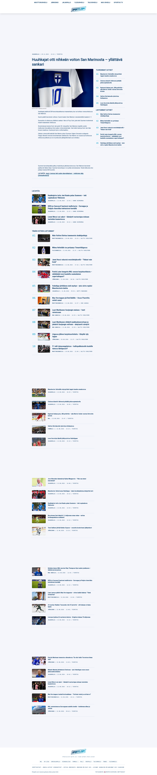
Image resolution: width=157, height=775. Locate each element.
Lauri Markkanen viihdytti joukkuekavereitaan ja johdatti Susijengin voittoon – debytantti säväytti (70, 323)
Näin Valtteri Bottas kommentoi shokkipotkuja (69, 235)
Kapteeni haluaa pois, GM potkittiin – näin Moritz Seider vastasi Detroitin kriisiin (70, 415)
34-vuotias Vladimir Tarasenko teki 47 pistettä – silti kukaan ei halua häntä (69, 606)
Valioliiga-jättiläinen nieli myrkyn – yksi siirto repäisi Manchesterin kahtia (72, 287)
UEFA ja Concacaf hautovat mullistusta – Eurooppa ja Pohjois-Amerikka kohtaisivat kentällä (68, 207)
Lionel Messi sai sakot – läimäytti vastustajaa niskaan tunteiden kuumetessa (68, 218)
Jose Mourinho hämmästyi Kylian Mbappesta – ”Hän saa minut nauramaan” (67, 480)
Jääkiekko (55, 2)
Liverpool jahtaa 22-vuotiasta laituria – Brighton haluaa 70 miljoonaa (69, 617)
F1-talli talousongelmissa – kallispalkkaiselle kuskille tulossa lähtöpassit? (72, 347)
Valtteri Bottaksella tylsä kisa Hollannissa (61, 426)
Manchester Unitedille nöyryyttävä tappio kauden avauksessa (67, 389)
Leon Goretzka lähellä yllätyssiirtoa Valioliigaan (63, 438)
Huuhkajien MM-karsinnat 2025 (108, 767)
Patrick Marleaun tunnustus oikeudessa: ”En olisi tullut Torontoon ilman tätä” (70, 658)
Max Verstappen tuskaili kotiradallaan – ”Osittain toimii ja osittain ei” (69, 694)
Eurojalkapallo (55, 761)
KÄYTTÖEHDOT (121, 772)
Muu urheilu (105, 2)
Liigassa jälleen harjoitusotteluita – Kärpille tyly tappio (70, 335)
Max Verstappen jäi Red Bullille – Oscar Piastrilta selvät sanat (70, 299)
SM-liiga (46, 761)
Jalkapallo (66, 2)
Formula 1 (75, 761)
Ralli (81, 761)
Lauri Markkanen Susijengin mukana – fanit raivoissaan (68, 311)
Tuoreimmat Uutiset (104, 70)
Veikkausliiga (66, 761)
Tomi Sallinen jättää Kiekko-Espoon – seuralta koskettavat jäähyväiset (70, 528)
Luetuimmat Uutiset (104, 110)
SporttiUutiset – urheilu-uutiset (42, 767)
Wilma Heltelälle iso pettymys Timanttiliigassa (69, 247)
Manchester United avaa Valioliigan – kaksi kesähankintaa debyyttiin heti (70, 491)
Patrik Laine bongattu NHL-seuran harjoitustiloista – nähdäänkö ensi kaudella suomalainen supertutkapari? (72, 274)
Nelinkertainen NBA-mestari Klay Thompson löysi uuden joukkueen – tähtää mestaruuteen (69, 569)
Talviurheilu (92, 2)
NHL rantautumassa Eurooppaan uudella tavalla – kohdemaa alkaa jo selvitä (69, 707)
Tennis (105, 761)
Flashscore (121, 767)
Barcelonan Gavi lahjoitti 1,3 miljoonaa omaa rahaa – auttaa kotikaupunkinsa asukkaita (66, 516)
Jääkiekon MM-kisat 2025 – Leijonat (87, 767)
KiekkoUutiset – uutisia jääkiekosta (64, 767)
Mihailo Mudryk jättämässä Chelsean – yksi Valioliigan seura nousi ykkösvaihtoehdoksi (68, 671)
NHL (41, 761)
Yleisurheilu (79, 2)
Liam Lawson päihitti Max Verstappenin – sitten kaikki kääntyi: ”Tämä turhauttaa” (69, 593)
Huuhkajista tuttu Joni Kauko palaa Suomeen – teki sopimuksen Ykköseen (67, 196)
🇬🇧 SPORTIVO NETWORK (110, 772)
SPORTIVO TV (118, 2)
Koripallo (88, 761)
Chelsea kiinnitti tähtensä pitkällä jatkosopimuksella (64, 401)
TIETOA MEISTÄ (99, 772)
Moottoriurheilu (40, 2)
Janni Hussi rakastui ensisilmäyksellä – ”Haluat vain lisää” (72, 261)
